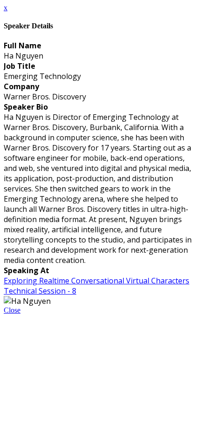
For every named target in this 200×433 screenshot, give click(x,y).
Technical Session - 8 (40, 291)
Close (12, 310)
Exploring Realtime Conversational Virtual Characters (96, 281)
